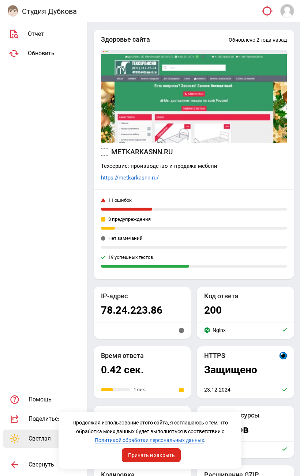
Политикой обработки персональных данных (149, 440)
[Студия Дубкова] (13, 11)
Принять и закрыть (151, 455)
